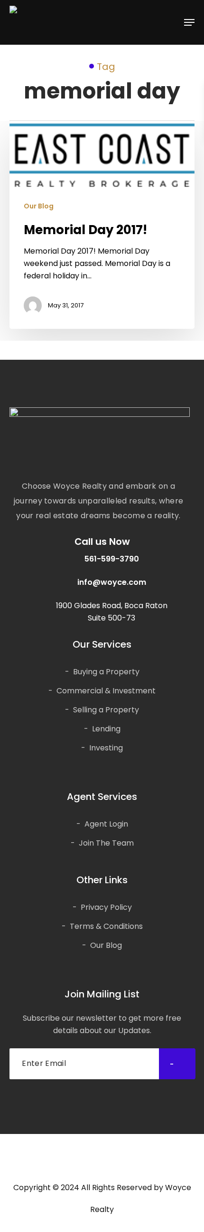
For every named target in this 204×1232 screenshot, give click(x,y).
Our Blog (39, 206)
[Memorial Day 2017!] (102, 225)
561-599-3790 (111, 558)
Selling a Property (106, 709)
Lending (106, 728)
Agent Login (106, 823)
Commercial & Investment (106, 690)
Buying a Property (106, 671)
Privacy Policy (106, 907)
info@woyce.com (111, 582)
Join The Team (106, 843)
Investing (106, 747)
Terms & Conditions (106, 926)
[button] (189, 22)
